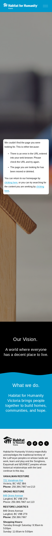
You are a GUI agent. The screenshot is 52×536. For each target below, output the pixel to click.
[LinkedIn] (40, 443)
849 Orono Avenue (13, 495)
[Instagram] (29, 443)
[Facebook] (35, 443)
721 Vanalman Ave (13, 480)
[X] (46, 443)
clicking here (10, 182)
